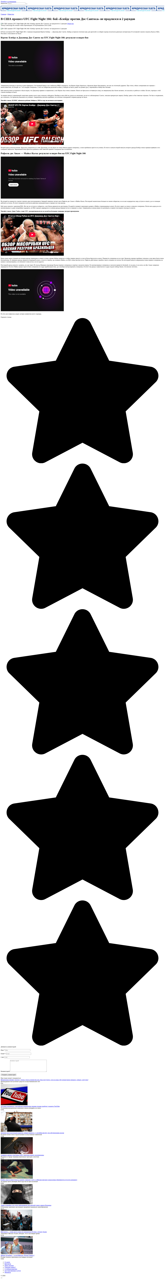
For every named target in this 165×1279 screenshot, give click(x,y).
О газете (7, 1262)
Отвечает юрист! (10, 1267)
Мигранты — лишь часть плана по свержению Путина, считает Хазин (24, 1232)
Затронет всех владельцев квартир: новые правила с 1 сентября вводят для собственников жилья (32, 1133)
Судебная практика (11, 1269)
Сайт (2, 1057)
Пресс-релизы (9, 1265)
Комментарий (5, 1071)
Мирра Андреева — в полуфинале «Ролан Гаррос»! (17, 1255)
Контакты (8, 1264)
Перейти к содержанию (8, 1)
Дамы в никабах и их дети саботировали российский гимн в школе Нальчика (26, 1205)
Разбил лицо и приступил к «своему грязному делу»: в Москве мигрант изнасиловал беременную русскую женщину (39, 1180)
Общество (70, 23)
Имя (3, 1050)
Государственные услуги (13, 1270)
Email (3, 1053)
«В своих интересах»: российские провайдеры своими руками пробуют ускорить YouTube (30, 1106)
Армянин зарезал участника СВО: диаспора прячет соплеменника (22, 1155)
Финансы (8, 1272)
